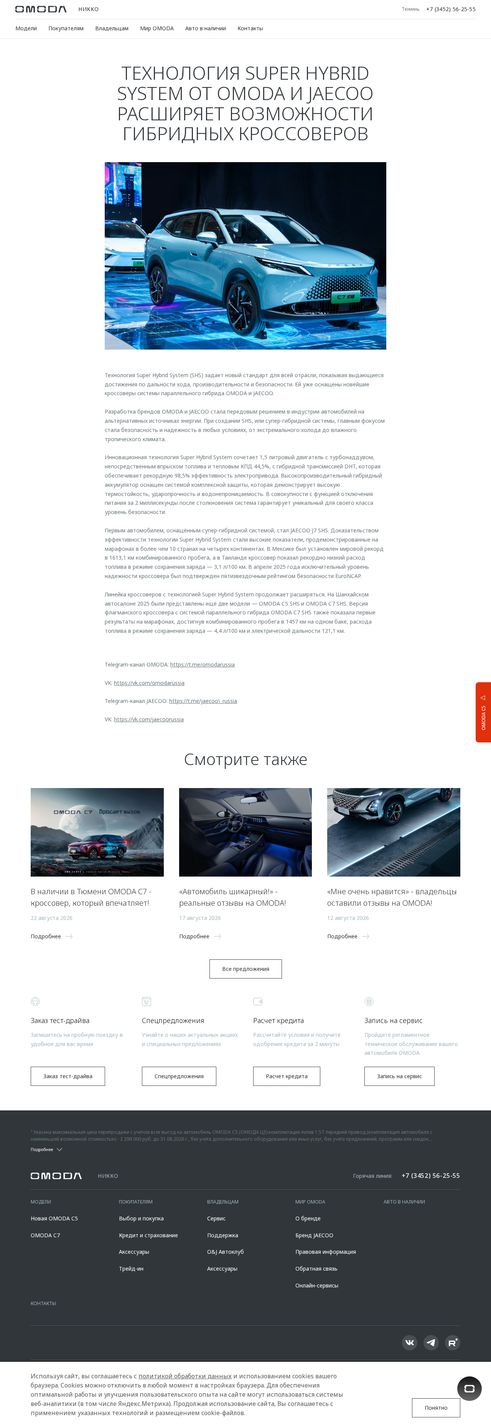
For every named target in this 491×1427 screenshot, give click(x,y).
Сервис (216, 1218)
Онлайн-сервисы (316, 1285)
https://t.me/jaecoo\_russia (203, 700)
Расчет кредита (287, 1076)
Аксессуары (134, 1251)
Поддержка (222, 1235)
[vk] (409, 1342)
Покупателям (66, 28)
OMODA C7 (45, 1235)
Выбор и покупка (141, 1218)
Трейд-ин (131, 1268)
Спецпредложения (179, 1076)
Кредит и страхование (148, 1235)
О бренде (308, 1218)
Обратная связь (316, 1268)
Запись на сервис (399, 1076)
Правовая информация (325, 1251)
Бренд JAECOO (314, 1235)
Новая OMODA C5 (54, 1218)
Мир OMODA (157, 28)
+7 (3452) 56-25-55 (451, 9)
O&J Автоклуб (225, 1251)
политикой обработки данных (185, 1376)
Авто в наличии (205, 28)
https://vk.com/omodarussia (149, 682)
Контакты (250, 28)
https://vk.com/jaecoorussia (149, 719)
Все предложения (245, 968)
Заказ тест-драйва (67, 1076)
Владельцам (112, 28)
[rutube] (452, 1342)
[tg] (431, 1342)
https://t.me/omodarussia (202, 664)
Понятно (436, 1407)
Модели (26, 28)
